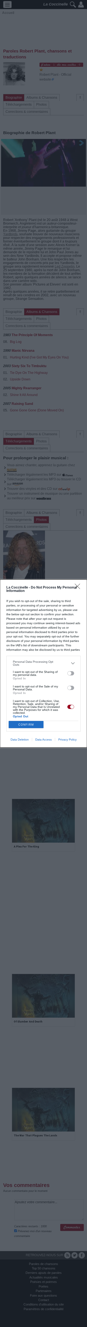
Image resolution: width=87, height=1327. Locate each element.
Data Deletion (20, 739)
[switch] (70, 673)
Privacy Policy (67, 739)
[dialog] (43, 663)
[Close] (79, 588)
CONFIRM (26, 724)
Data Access (43, 739)
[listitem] (43, 663)
